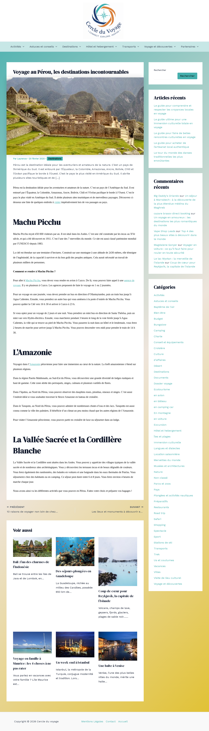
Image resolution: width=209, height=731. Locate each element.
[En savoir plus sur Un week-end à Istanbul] (75, 644)
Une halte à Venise (111, 665)
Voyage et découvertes (158, 46)
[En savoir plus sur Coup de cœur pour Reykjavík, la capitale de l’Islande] (117, 561)
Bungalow (160, 324)
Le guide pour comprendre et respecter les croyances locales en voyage (173, 109)
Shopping (160, 524)
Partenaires (188, 46)
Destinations (70, 46)
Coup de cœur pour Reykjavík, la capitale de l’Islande (116, 596)
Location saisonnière (167, 454)
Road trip (159, 513)
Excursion (160, 424)
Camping (159, 330)
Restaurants (161, 507)
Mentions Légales (92, 721)
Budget (158, 318)
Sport (157, 536)
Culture (159, 354)
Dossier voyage (163, 383)
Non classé (161, 477)
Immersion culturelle (167, 442)
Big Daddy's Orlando (166, 195)
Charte (158, 336)
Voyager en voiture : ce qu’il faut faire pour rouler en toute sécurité (175, 248)
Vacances (160, 566)
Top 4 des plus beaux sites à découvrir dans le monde (175, 235)
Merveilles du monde (167, 460)
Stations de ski (163, 542)
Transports (129, 46)
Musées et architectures (169, 466)
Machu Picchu (32, 280)
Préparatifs (161, 501)
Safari (157, 519)
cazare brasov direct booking (172, 213)
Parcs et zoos (162, 483)
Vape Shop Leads (164, 231)
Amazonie (35, 364)
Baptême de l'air (164, 306)
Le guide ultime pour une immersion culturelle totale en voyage (173, 123)
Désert (158, 365)
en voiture (160, 418)
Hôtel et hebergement (100, 46)
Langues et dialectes (167, 448)
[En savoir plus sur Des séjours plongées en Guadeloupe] (75, 551)
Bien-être (159, 312)
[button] (22, 47)
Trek (157, 554)
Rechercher (160, 70)
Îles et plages (162, 436)
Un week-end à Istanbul (72, 662)
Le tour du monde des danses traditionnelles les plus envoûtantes (173, 156)
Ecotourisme (162, 389)
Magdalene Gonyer (165, 244)
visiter (57, 202)
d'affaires (160, 359)
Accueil (123, 721)
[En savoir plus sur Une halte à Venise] (117, 645)
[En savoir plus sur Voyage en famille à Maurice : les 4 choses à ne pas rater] (32, 642)
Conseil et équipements (169, 342)
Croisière (159, 348)
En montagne (162, 413)
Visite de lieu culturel (167, 577)
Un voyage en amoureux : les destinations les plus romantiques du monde (175, 221)
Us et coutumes (164, 560)
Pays (157, 489)
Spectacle (160, 530)
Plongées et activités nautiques (173, 495)
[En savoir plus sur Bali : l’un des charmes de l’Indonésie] (32, 546)
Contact (111, 721)
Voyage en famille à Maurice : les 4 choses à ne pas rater (32, 663)
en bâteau (160, 401)
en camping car (164, 407)
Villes (157, 572)
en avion (159, 395)
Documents (161, 377)
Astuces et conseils (42, 46)
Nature (158, 471)
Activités (15, 46)
